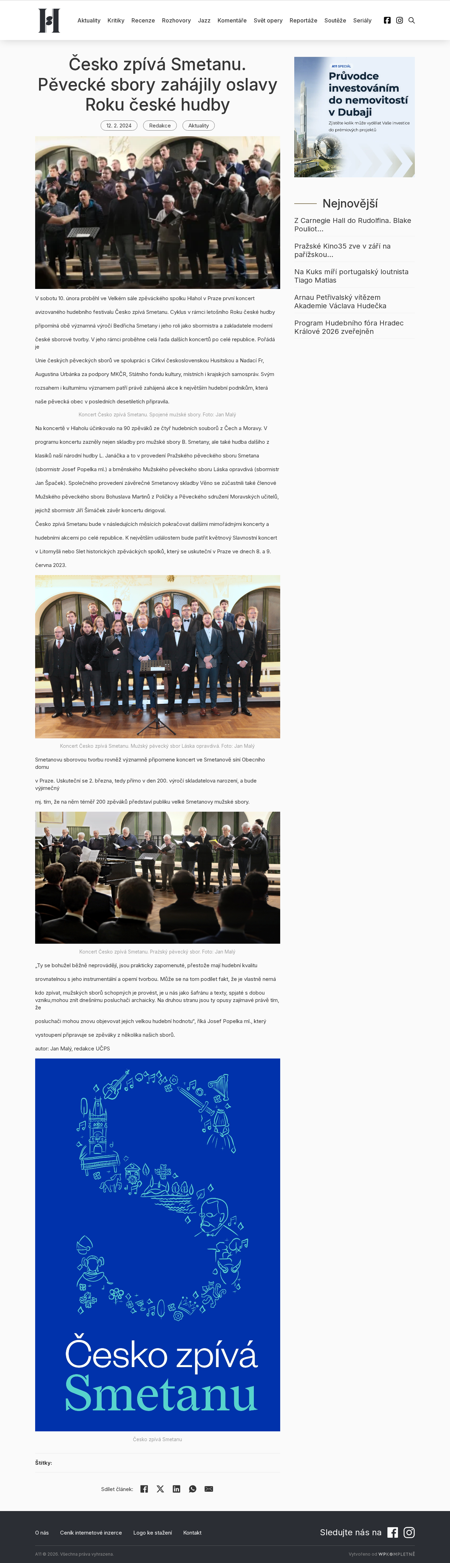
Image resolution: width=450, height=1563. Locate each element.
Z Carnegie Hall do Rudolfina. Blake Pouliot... (352, 224)
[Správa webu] (396, 1554)
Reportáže (303, 20)
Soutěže (335, 20)
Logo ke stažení (152, 1532)
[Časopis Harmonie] (49, 20)
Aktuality (89, 20)
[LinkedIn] (176, 1489)
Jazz (204, 20)
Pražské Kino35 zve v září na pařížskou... (342, 250)
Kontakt (192, 1532)
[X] (160, 1489)
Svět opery (268, 20)
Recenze (143, 20)
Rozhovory (176, 20)
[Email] (209, 1489)
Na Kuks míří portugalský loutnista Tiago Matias (351, 276)
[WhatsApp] (192, 1489)
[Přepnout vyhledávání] (412, 20)
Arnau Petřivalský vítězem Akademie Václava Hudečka (340, 301)
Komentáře (232, 20)
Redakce (160, 125)
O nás (42, 1532)
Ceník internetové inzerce (91, 1532)
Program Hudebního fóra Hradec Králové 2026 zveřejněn (349, 327)
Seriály (362, 20)
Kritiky (116, 20)
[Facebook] (144, 1489)
